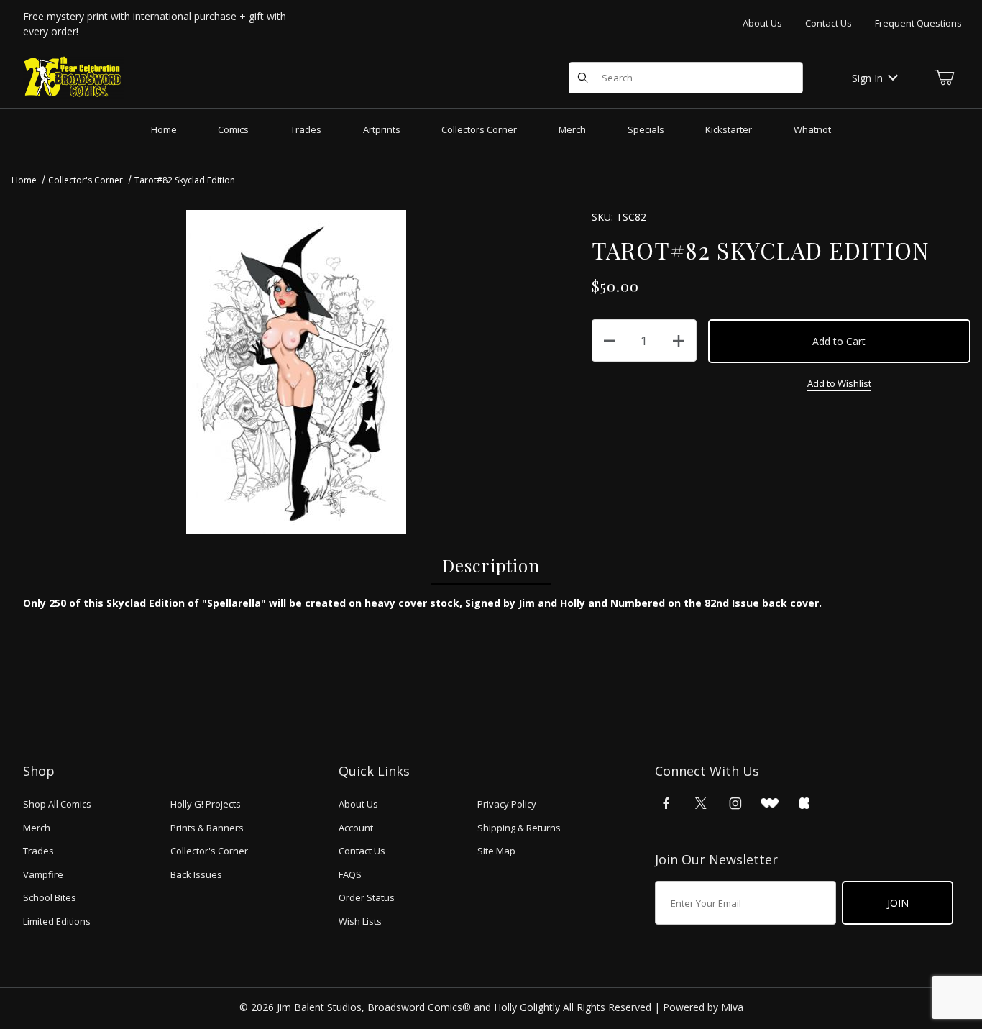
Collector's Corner (85, 180)
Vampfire (43, 874)
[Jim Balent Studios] (73, 76)
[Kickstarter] (804, 803)
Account (356, 827)
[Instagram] (735, 803)
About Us (762, 23)
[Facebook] (666, 803)
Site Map (496, 850)
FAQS (350, 874)
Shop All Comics (57, 803)
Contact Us (828, 23)
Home (24, 180)
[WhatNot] (769, 803)
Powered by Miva (703, 1007)
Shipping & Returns (519, 827)
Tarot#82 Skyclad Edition (184, 180)
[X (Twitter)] (700, 803)
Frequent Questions (918, 23)
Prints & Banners (207, 827)
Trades (38, 850)
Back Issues (196, 874)
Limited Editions (57, 921)
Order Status (367, 897)
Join (898, 903)
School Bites (49, 897)
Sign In (867, 78)
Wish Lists (360, 921)
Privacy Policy (506, 803)
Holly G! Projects (205, 803)
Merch (36, 827)
